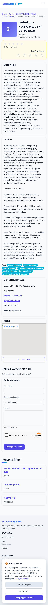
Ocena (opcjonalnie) (12, 397)
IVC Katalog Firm (12, 3)
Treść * (7, 408)
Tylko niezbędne (24, 585)
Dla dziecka (9, 17)
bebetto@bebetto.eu (13, 296)
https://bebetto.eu (12, 300)
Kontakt (5, 548)
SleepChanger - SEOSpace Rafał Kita (23, 470)
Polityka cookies (22, 579)
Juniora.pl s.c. (12, 484)
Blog (3, 541)
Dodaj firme (6, 545)
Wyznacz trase (24, 359)
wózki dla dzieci (30, 265)
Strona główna (8, 14)
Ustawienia (24, 591)
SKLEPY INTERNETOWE (26, 14)
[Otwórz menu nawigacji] (43, 4)
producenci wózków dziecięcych (15, 274)
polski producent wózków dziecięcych (17, 271)
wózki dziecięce (9, 268)
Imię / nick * (8, 386)
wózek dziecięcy (14, 265)
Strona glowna (8, 537)
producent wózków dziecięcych (31, 268)
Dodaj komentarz (14, 446)
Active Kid (10, 497)
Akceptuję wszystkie (24, 598)
